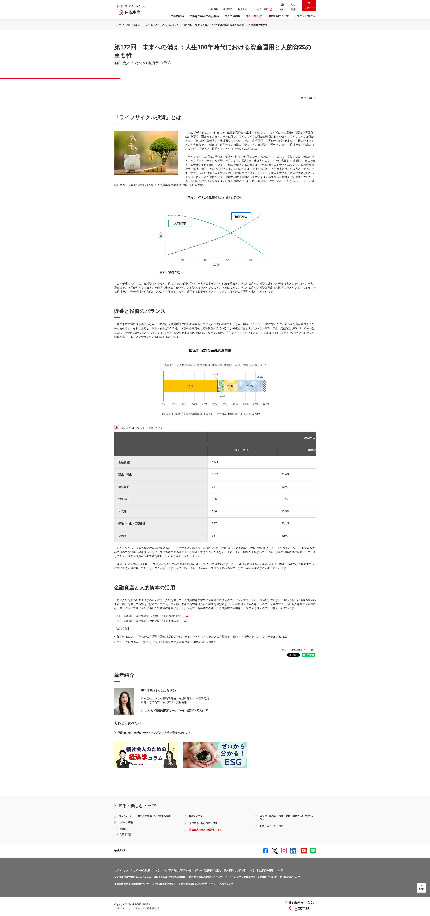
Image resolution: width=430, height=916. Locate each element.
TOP (421, 889)
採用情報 (213, 9)
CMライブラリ (197, 816)
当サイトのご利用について (145, 870)
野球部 (123, 829)
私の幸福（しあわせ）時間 (203, 822)
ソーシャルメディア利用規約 (240, 877)
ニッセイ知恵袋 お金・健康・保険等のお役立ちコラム (287, 817)
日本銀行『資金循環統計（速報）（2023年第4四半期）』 (154, 616)
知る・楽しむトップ (137, 805)
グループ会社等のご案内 (208, 870)
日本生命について (278, 16)
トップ (117, 25)
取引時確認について (290, 877)
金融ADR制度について (164, 884)
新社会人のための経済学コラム (162, 25)
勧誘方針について (267, 877)
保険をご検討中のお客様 (204, 16)
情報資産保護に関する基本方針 (170, 877)
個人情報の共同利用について (239, 870)
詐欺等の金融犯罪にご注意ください (197, 884)
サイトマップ (121, 870)
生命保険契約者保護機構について (131, 884)
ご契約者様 (177, 16)
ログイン (309, 7)
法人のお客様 (232, 16)
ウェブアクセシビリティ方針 (177, 870)
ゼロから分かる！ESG (271, 826)
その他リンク (226, 884)
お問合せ (242, 9)
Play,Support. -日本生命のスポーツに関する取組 (145, 816)
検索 (293, 9)
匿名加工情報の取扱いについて (205, 877)
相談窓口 (228, 9)
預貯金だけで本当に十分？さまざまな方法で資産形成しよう (154, 732)
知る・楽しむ (254, 16)
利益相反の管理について (270, 870)
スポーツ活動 (126, 822)
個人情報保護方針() (132, 877)
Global (282, 9)
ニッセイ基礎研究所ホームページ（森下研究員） (174, 710)
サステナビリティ (305, 16)
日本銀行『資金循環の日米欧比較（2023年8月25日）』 (153, 621)
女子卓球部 (125, 834)
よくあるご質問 (260, 9)
